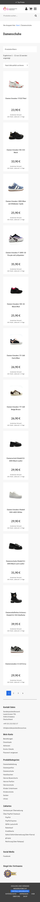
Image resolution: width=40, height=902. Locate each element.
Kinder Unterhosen (10, 788)
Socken (5, 795)
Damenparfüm (8, 768)
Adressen (6, 746)
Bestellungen (8, 739)
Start (18, 25)
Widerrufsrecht (20, 888)
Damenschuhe (8, 771)
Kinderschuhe (8, 792)
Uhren (5, 799)
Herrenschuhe (8, 785)
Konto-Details (8, 749)
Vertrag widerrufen (20, 891)
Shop (25, 896)
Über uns (16, 896)
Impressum (24, 894)
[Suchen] (36, 15)
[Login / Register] (26, 8)
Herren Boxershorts (10, 778)
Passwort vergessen (10, 752)
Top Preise (20, 2)
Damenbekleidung (10, 764)
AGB (33, 894)
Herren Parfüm (8, 781)
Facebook (6, 856)
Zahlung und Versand (20, 886)
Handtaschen (8, 774)
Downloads (7, 742)
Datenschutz (10, 894)
